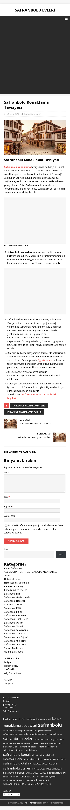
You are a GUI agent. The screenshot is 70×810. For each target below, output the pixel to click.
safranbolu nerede (12, 758)
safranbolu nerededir (33, 759)
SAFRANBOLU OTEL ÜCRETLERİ (47, 768)
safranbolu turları (10, 777)
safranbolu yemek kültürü (14, 780)
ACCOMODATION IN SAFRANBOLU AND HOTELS (30, 571)
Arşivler (8, 679)
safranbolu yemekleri (38, 780)
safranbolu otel (15, 763)
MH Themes (30, 802)
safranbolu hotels (13, 604)
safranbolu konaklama (20, 754)
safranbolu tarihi (57, 772)
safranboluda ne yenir (39, 734)
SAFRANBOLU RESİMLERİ (37, 772)
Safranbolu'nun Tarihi (15, 644)
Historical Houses (13, 579)
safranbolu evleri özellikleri (36, 743)
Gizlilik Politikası (12, 658)
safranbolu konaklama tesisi (29, 405)
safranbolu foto (55, 743)
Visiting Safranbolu (13, 651)
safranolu (32, 784)
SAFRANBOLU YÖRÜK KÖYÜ (14, 784)
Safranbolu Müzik (13, 611)
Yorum (7, 472)
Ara (6, 548)
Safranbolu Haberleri (15, 600)
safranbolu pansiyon (14, 772)
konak (56, 718)
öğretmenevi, (45, 360)
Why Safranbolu (12, 673)
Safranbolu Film (12, 593)
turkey (40, 783)
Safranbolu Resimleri (15, 615)
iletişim (22, 718)
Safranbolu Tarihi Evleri (16, 618)
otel (33, 725)
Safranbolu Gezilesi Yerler (17, 597)
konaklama (12, 725)
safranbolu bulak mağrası (14, 730)
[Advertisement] (35, 59)
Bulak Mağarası (10, 719)
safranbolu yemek (48, 777)
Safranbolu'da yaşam (15, 633)
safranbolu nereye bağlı (55, 759)
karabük (31, 718)
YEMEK (48, 784)
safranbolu (50, 725)
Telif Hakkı (9, 669)
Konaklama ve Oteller (15, 589)
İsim (6, 496)
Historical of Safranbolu (16, 582)
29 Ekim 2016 (13, 113)
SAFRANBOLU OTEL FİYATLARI (42, 763)
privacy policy (11, 665)
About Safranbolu (13, 568)
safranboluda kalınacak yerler (16, 734)
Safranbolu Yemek (13, 626)
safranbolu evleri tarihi (13, 743)
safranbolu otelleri (17, 768)
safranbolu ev (56, 734)
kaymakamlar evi (43, 719)
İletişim (8, 662)
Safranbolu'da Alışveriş (16, 629)
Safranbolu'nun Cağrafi (16, 637)
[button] (65, 19)
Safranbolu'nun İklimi (15, 640)
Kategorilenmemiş (13, 586)
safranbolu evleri (18, 738)
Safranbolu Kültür (13, 608)
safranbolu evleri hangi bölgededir (49, 739)
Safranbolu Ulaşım (13, 622)
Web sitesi (9, 515)
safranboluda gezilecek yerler (39, 730)
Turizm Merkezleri (13, 648)
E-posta (8, 506)
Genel (7, 575)
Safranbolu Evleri (32, 113)
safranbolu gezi (11, 746)
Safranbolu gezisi (28, 746)
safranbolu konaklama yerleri (24, 412)
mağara (25, 726)
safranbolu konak (29, 750)
